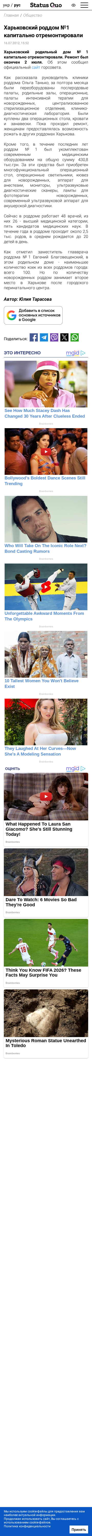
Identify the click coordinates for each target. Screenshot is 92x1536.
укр (6, 5)
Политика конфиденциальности (27, 1526)
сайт (36, 67)
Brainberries (46, 423)
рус (17, 5)
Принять (79, 1530)
